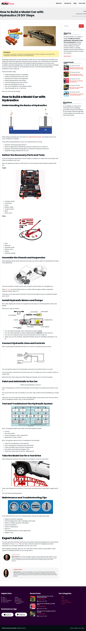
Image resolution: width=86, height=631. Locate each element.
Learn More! (67, 56)
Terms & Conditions (7, 600)
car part (8, 289)
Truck (63, 604)
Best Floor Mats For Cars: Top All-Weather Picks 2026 (76, 75)
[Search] (81, 26)
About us (5, 599)
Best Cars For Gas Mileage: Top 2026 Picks (76, 81)
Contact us (18, 599)
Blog (17, 597)
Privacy (71, 628)
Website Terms (77, 628)
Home (4, 597)
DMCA (83, 628)
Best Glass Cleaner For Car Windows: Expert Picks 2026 (76, 68)
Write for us (19, 600)
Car (84, 11)
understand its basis (34, 137)
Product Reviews (41, 599)
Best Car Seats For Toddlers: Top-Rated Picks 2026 (77, 95)
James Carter (17, 569)
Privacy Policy (6, 602)
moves (17, 544)
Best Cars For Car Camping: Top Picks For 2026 (76, 88)
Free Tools (64, 600)
